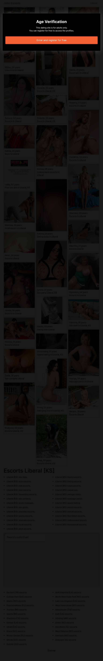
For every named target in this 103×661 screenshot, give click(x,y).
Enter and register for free (51, 40)
